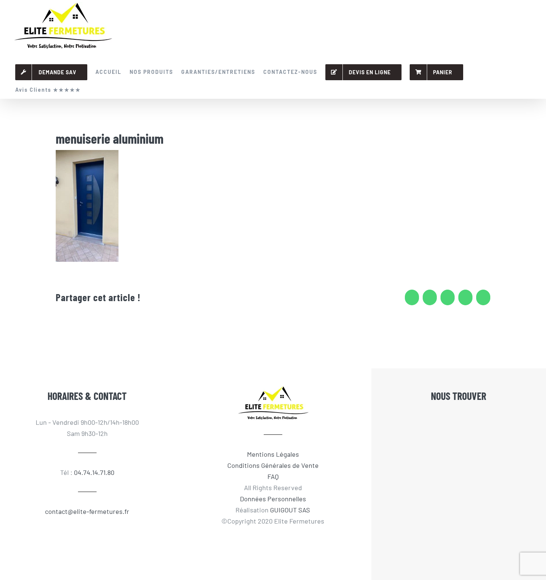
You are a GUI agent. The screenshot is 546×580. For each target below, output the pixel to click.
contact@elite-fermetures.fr (87, 511)
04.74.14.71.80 (94, 472)
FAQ (273, 476)
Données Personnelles (273, 499)
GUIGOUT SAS (290, 510)
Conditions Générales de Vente (273, 465)
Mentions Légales (273, 454)
